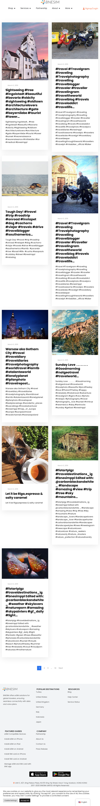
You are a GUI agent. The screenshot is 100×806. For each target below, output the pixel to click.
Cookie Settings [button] (11, 800)
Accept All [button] (25, 800)
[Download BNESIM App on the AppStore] (38, 774)
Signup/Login (91, 8)
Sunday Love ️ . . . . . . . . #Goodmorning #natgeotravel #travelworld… (71, 370)
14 (55, 668)
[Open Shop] (15, 8)
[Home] (50, 2)
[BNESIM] (12, 689)
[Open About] (59, 8)
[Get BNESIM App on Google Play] (61, 774)
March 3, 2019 (12, 85)
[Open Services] (30, 8)
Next (61, 668)
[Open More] (72, 8)
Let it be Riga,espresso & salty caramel (24, 496)
